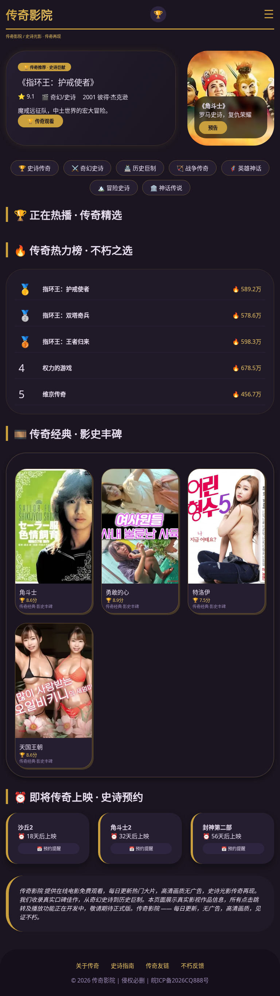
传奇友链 (157, 966)
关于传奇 (87, 966)
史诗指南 (122, 966)
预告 (213, 128)
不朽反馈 (192, 966)
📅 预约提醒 (49, 848)
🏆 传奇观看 (40, 121)
